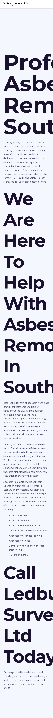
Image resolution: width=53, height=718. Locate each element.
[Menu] (47, 4)
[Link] (15, 4)
